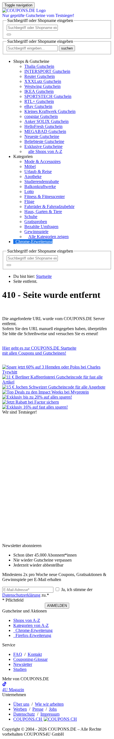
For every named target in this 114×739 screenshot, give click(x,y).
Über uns (21, 704)
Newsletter (22, 664)
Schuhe (30, 216)
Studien (20, 669)
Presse (37, 709)
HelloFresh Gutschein (43, 126)
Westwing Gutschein (42, 86)
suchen (67, 48)
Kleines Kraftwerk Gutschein (50, 111)
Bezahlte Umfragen (41, 226)
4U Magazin (13, 689)
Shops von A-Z (26, 620)
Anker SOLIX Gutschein (46, 121)
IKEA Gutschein (39, 91)
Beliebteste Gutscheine (44, 141)
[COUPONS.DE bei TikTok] (4, 684)
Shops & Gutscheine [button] (31, 61)
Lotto (29, 191)
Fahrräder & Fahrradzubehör (49, 206)
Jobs (53, 709)
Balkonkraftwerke (40, 186)
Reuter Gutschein (39, 76)
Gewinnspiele (36, 231)
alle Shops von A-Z (45, 151)
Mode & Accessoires (42, 161)
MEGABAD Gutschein (45, 131)
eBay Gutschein (38, 106)
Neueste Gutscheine (41, 136)
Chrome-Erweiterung (34, 241)
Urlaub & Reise (38, 171)
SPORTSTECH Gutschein (47, 96)
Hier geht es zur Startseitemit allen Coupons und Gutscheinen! (39, 350)
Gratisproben (35, 221)
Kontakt (35, 654)
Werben (20, 709)
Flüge (29, 201)
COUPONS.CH (28, 719)
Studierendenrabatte (41, 181)
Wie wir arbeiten (49, 704)
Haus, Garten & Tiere (43, 211)
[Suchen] (9, 34)
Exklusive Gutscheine (43, 146)
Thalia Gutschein (39, 66)
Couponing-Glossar (30, 659)
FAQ (17, 654)
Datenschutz (24, 714)
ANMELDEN (57, 606)
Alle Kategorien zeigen (48, 236)
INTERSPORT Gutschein (47, 71)
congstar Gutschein (41, 116)
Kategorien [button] (23, 156)
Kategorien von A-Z (31, 625)
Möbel (30, 166)
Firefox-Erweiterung (32, 635)
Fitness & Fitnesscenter (44, 196)
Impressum (49, 714)
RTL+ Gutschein (39, 101)
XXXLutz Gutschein (42, 81)
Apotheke (33, 176)
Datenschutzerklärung (21, 595)
